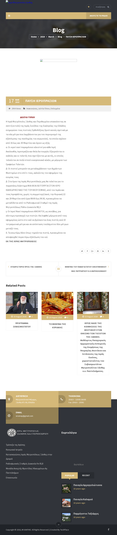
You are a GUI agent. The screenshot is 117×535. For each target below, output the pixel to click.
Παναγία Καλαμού (83, 499)
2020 (42, 36)
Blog (60, 36)
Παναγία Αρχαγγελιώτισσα (87, 485)
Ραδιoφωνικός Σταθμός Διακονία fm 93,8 (24, 463)
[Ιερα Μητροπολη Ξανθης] (19, 2)
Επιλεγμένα (55, 108)
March (51, 36)
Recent (86, 475)
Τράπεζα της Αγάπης (15, 444)
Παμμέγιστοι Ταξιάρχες (86, 513)
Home (34, 36)
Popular (69, 475)
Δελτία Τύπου (44, 108)
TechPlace (64, 529)
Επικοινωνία (11, 477)
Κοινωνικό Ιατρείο (14, 449)
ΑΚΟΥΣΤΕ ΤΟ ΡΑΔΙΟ (99, 15)
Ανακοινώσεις (31, 108)
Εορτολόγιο (79, 464)
